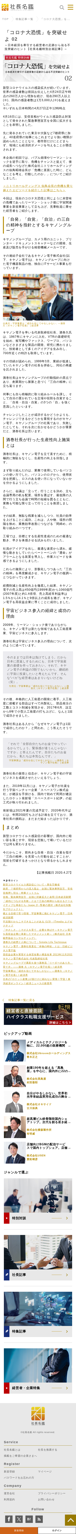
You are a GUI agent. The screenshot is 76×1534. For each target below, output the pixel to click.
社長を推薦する (47, 1449)
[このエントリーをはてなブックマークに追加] (29, 1519)
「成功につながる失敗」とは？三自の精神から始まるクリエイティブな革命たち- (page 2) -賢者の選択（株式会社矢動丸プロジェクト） (38, 905)
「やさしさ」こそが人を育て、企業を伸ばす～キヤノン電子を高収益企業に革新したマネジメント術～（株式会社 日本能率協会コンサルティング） (38, 934)
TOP (5, 19)
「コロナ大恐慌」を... (55, 19)
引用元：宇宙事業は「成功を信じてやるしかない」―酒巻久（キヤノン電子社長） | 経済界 (39, 687)
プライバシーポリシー (52, 1493)
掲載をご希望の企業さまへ (20, 1455)
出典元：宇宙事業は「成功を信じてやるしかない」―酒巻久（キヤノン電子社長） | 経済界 (34, 324)
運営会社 (9, 1493)
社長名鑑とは (12, 1449)
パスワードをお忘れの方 (19, 1477)
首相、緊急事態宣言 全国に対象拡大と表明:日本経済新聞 (37, 897)
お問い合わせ (46, 1499)
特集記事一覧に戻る (21, 1000)
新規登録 (19, 1530)
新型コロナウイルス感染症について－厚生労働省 (31, 884)
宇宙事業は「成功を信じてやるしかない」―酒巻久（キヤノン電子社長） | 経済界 (39, 761)
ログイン (57, 1530)
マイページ (45, 1471)
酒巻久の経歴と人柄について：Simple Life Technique (35, 942)
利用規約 (9, 1499)
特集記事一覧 (24, 19)
